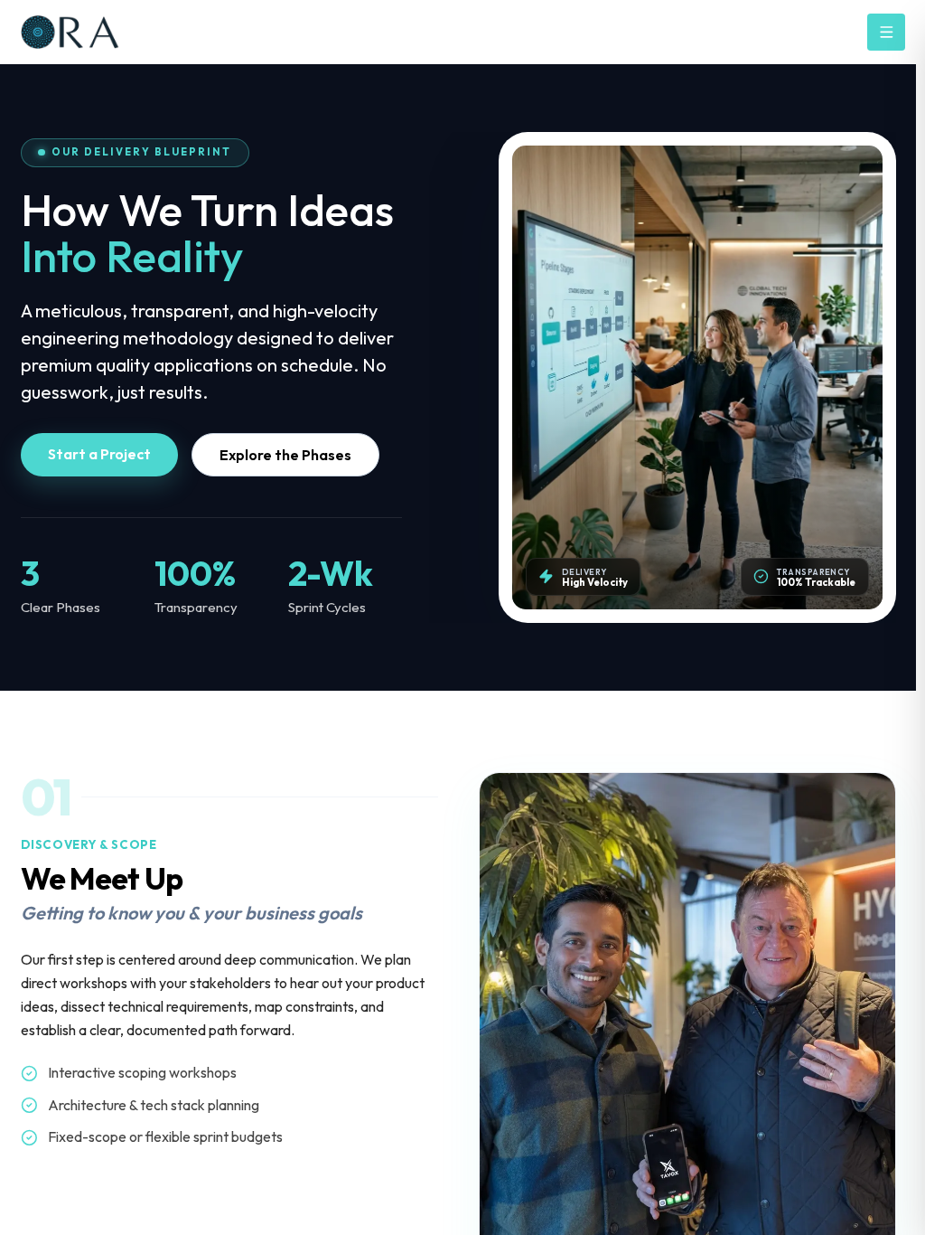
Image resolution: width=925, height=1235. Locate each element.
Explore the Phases (285, 455)
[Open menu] (885, 32)
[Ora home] (102, 32)
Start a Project (99, 454)
